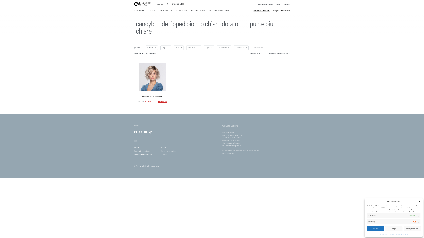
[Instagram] (140, 132)
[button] (419, 201)
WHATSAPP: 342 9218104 (262, 11)
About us (405, 234)
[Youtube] (145, 132)
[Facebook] (135, 132)
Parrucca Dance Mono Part (152, 96)
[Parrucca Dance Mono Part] (152, 77)
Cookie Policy (384, 234)
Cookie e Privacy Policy (395, 234)
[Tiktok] (150, 132)
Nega (394, 229)
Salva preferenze (412, 229)
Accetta (375, 229)
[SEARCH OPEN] (168, 4)
